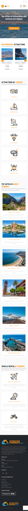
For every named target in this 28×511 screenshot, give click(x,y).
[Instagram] (26, 1)
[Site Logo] (7, 6)
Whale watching (12, 61)
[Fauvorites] (21, 6)
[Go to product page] (7, 54)
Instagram (6, 473)
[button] (2, 6)
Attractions (3, 479)
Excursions (3, 481)
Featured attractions (5, 61)
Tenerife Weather (4, 485)
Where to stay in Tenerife (6, 487)
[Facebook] (24, 1)
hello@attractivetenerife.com (7, 467)
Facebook (3, 473)
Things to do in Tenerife (6, 484)
